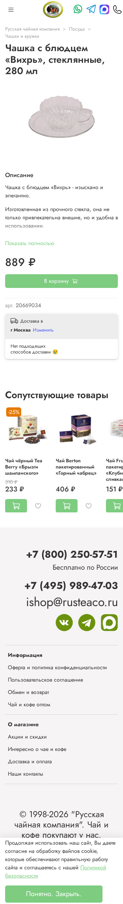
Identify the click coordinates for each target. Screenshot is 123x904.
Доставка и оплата (30, 761)
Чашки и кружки (22, 36)
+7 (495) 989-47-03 (71, 585)
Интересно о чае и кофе (37, 749)
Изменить (43, 330)
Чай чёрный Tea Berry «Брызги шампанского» (23, 466)
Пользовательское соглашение (45, 680)
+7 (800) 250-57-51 (72, 554)
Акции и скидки (27, 737)
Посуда (77, 28)
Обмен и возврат (28, 692)
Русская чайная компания (32, 28)
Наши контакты (25, 774)
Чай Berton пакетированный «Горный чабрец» (76, 466)
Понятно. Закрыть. (54, 894)
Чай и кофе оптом (29, 704)
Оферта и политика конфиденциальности (57, 667)
